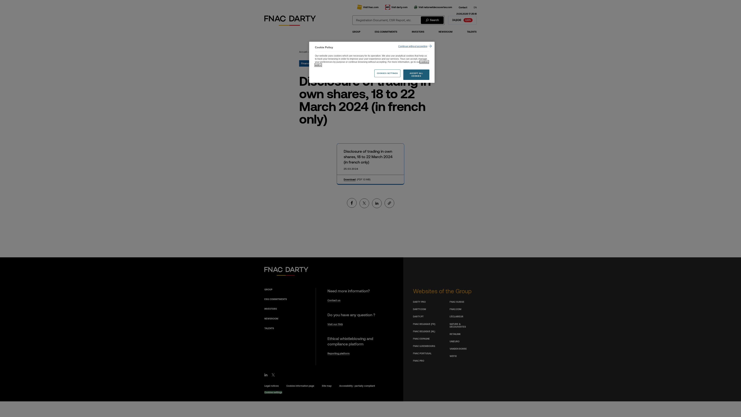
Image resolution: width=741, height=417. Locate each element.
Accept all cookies (416, 74)
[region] (372, 62)
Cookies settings (387, 73)
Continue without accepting (412, 46)
